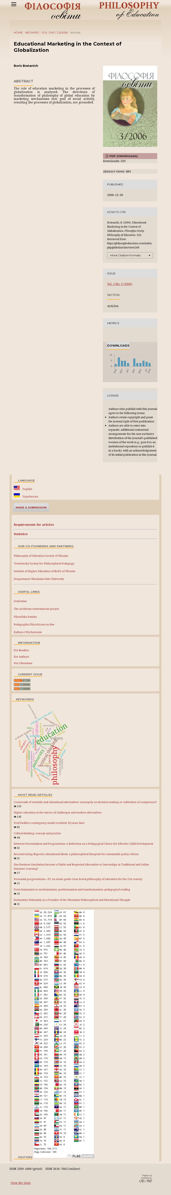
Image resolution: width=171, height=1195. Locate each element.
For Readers (21, 650)
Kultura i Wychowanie (28, 632)
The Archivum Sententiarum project (36, 609)
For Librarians (23, 663)
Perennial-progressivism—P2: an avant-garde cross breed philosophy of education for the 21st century (78, 879)
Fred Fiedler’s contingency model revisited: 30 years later (49, 823)
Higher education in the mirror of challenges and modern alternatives (58, 812)
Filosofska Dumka (25, 617)
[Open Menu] (14, 4)
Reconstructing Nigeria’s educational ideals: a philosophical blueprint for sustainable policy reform (76, 854)
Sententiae (20, 601)
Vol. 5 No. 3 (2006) (55, 32)
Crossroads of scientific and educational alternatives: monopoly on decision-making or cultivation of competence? (85, 802)
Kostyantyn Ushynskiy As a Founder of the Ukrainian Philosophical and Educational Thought (72, 900)
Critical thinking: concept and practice (37, 833)
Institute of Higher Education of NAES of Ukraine (44, 571)
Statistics (21, 534)
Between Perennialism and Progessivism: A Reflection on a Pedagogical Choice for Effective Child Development (83, 843)
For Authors (21, 656)
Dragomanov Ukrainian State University (39, 579)
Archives (32, 32)
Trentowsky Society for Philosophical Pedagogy (44, 563)
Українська (30, 496)
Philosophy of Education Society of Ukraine (41, 556)
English (27, 489)
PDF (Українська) (123, 156)
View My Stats (21, 1183)
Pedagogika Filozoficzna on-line (34, 624)
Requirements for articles (34, 525)
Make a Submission (31, 507)
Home (18, 32)
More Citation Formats (125, 255)
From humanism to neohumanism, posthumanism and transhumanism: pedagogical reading (72, 889)
